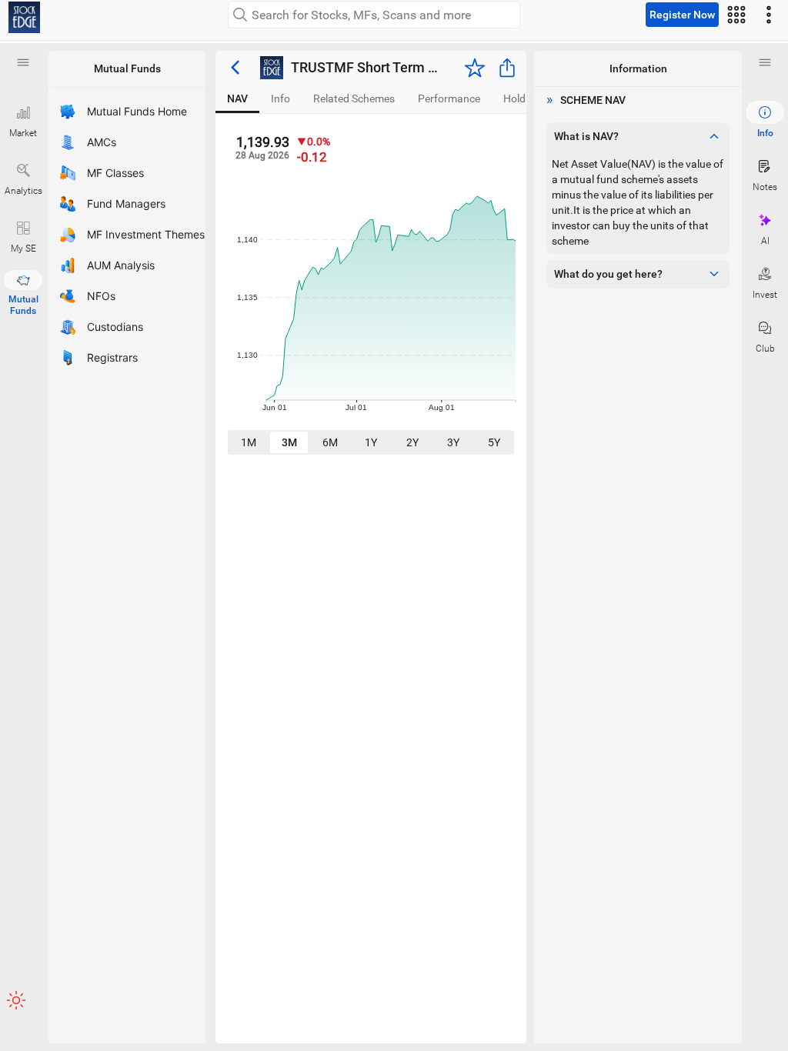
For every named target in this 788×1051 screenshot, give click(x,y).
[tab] (237, 99)
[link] (24, 17)
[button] (23, 62)
